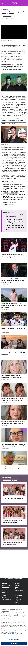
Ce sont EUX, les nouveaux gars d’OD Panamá (13, 499)
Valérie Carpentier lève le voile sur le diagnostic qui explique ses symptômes (14, 445)
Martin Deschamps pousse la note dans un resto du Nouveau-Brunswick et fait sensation (14, 352)
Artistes (3, 592)
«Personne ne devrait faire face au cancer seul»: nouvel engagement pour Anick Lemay (13, 305)
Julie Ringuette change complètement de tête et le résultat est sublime (13, 422)
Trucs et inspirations (6, 599)
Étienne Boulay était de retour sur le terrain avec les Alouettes (13, 329)
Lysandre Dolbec (7, 204)
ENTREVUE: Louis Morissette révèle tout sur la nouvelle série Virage (15, 221)
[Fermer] (26, 607)
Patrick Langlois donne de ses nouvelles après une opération (11, 467)
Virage (10, 69)
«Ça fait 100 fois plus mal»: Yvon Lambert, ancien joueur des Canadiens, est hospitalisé (13, 256)
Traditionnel (17, 585)
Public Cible (12, 96)
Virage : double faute (10, 99)
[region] (14, 625)
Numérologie (18, 588)
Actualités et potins (6, 585)
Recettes (4, 597)
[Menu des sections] (2, 2)
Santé (16, 597)
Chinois (16, 587)
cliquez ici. (13, 632)
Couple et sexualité (19, 600)
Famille (16, 602)
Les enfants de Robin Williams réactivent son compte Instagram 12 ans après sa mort (12, 280)
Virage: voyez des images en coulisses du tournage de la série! (15, 227)
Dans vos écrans (5, 587)
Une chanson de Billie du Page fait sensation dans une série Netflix (12, 399)
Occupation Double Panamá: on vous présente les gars (12, 543)
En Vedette (4, 9)
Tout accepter (14, 643)
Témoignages (18, 599)
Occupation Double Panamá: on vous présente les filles (12, 521)
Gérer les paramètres (14, 639)
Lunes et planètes (19, 590)
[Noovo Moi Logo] (14, 3)
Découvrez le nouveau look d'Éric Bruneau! (14, 215)
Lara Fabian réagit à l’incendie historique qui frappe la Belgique (11, 376)
